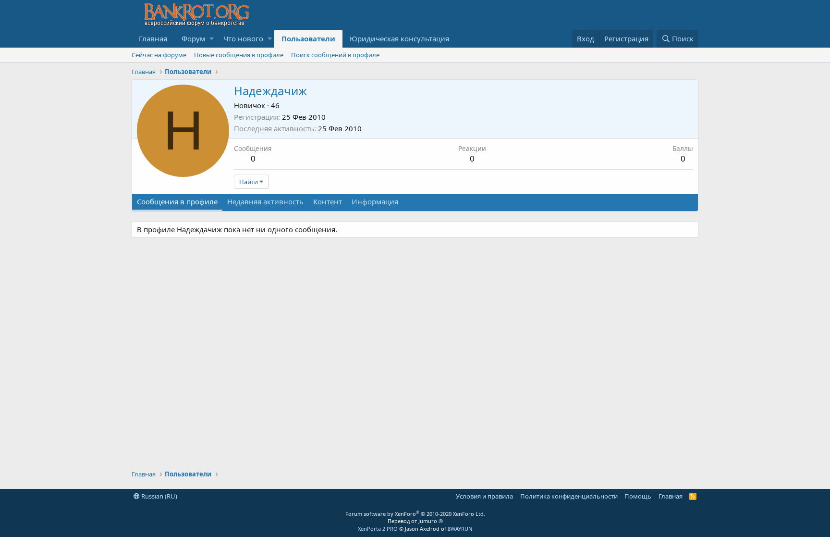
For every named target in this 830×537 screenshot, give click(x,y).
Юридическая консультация (399, 38)
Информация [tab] (375, 201)
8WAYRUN (460, 528)
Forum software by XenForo (415, 513)
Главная (153, 38)
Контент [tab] (327, 201)
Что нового (243, 38)
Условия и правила (484, 496)
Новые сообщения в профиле (238, 54)
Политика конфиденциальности (569, 496)
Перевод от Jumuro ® (415, 521)
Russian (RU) (158, 496)
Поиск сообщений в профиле (335, 54)
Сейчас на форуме (159, 54)
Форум (193, 38)
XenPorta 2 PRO (378, 528)
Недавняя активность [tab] (265, 201)
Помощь (637, 496)
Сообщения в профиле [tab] (177, 201)
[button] (211, 39)
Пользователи (308, 38)
